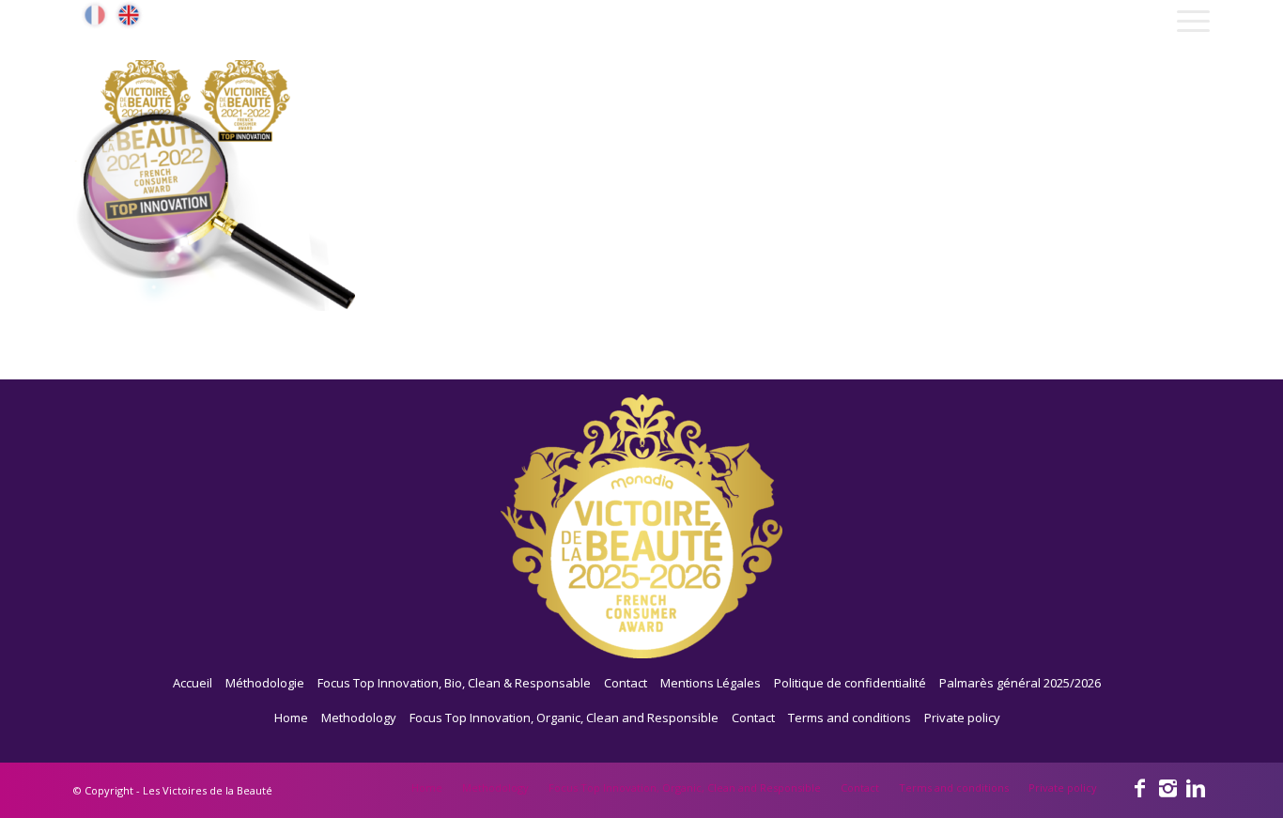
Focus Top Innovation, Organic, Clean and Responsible (564, 717)
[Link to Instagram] (1167, 787)
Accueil (192, 682)
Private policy (962, 717)
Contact (625, 682)
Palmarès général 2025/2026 (1020, 682)
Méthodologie (264, 682)
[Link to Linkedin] (1196, 787)
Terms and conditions (849, 717)
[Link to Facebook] (1139, 787)
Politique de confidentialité (850, 682)
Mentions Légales (710, 682)
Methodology (358, 717)
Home (291, 717)
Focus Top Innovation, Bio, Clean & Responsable (454, 682)
